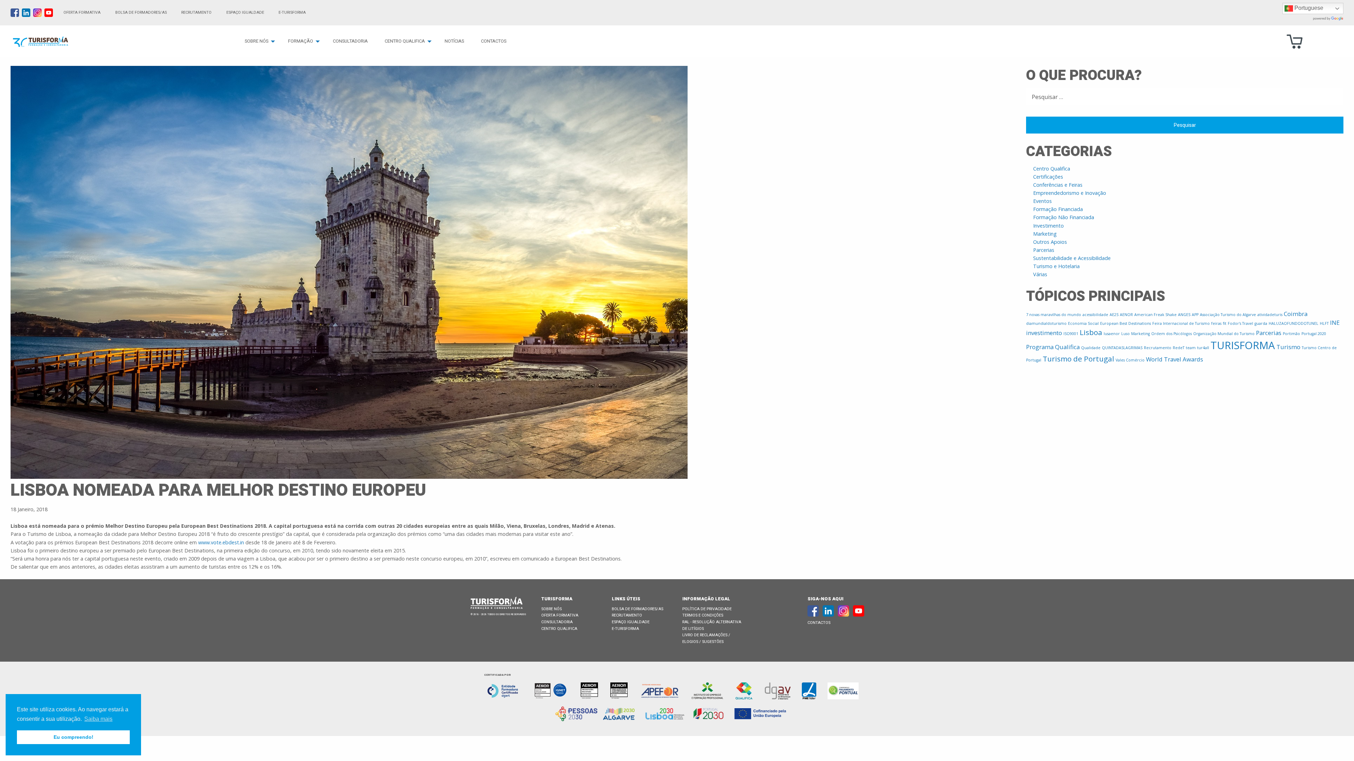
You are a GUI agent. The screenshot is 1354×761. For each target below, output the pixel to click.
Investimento (1048, 225)
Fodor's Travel (1240, 323)
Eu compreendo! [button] (73, 737)
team (1191, 347)
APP (1195, 314)
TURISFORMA (1242, 345)
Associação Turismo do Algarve (1228, 314)
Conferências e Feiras (1057, 184)
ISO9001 (1070, 333)
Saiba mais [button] (98, 719)
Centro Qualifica (405, 41)
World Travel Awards (1174, 359)
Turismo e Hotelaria (1056, 266)
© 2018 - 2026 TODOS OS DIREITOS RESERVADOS (498, 614)
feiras (1216, 323)
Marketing (1045, 233)
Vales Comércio (1130, 360)
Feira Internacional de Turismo (1181, 323)
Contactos (493, 41)
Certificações (1048, 176)
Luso (1125, 333)
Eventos (1042, 201)
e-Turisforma (292, 13)
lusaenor (1112, 333)
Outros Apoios (1050, 242)
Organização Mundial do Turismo (1224, 333)
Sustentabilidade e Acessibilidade (1072, 258)
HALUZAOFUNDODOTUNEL (1293, 323)
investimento (1044, 333)
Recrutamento (196, 13)
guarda (1261, 323)
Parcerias (1043, 250)
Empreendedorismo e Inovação (1069, 193)
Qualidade (1090, 347)
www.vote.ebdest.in (221, 542)
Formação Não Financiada (1063, 217)
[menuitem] (258, 41)
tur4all (1203, 347)
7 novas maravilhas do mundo (1053, 314)
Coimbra (1295, 314)
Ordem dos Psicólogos (1171, 333)
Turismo (1288, 347)
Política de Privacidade (707, 609)
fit (1224, 323)
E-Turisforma (625, 629)
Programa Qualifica (1053, 347)
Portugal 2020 (1313, 333)
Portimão (1291, 333)
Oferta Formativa (81, 13)
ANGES (1184, 314)
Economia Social (1083, 323)
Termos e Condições (702, 615)
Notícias (454, 41)
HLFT (1324, 323)
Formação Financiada (1058, 209)
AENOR (1126, 314)
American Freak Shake (1155, 314)
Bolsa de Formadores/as (141, 13)
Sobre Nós (256, 41)
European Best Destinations (1125, 323)
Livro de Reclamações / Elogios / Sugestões (706, 638)
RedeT (1178, 347)
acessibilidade (1095, 314)
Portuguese (1308, 8)
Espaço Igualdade (245, 13)
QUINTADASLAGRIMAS (1122, 347)
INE (1335, 322)
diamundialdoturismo (1046, 323)
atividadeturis (1269, 314)
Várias (1040, 274)
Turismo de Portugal (1078, 359)
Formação (300, 41)
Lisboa (1091, 332)
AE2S (1114, 314)
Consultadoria (350, 41)
